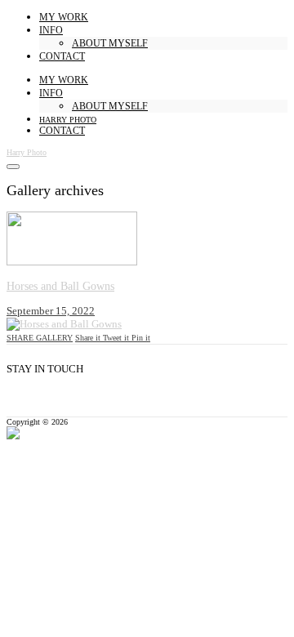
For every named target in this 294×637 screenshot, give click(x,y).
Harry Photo (67, 119)
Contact (62, 56)
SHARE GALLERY (40, 337)
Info (51, 30)
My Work (63, 17)
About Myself (110, 43)
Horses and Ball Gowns (60, 286)
